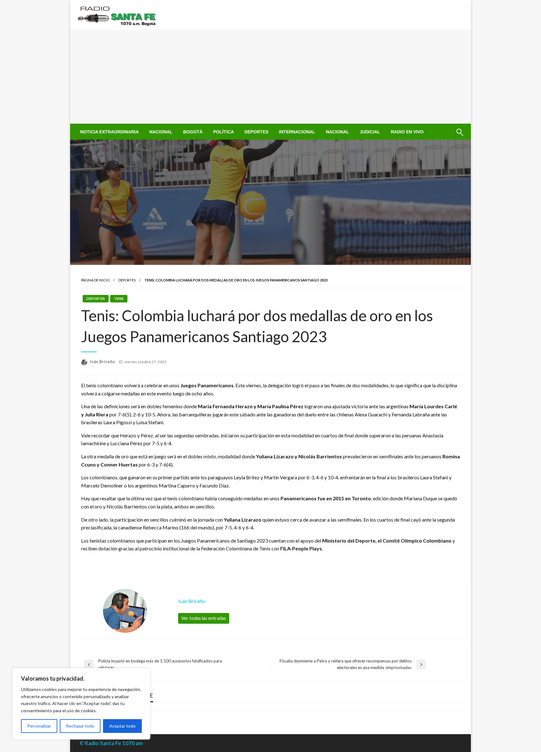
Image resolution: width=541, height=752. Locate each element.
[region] (81, 703)
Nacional (161, 131)
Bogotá (193, 131)
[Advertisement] (270, 77)
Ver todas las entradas (203, 618)
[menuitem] (109, 132)
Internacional (297, 131)
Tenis (119, 298)
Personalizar (39, 726)
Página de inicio (95, 280)
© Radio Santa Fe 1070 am (111, 743)
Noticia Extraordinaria (109, 131)
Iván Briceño (103, 361)
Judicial (370, 131)
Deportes (256, 131)
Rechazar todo (80, 726)
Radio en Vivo (407, 131)
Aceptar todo (122, 726)
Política (223, 131)
